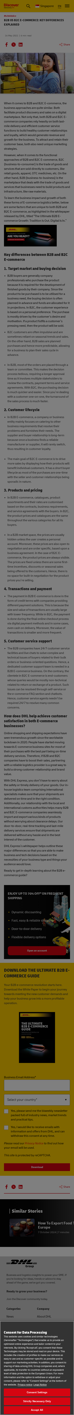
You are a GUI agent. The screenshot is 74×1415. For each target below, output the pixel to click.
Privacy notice (25, 1384)
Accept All (37, 1410)
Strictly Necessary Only (37, 1401)
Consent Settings (37, 1392)
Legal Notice (40, 1384)
